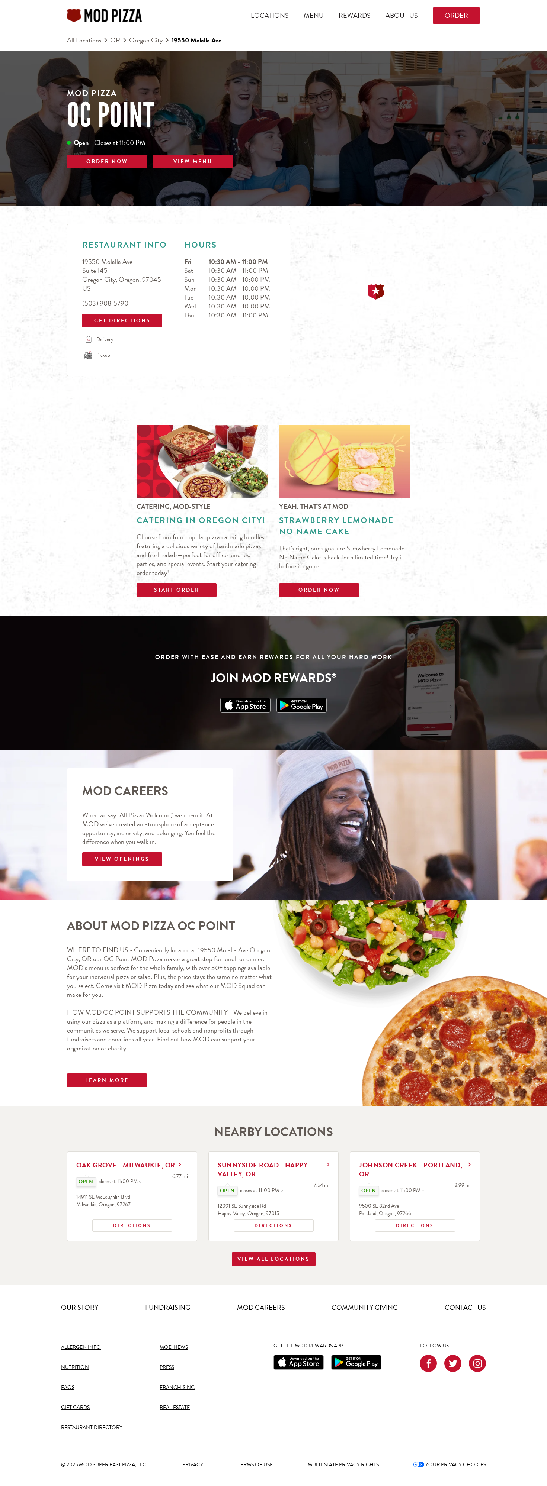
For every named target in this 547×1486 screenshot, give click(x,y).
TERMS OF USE (255, 1465)
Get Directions (117, 319)
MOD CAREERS (261, 1307)
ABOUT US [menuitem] (402, 15)
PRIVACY (192, 1465)
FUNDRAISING (167, 1307)
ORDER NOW (107, 161)
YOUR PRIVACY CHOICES (449, 1465)
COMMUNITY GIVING (365, 1307)
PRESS (167, 1367)
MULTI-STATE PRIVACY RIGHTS (343, 1465)
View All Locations (273, 1259)
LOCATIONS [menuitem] (270, 15)
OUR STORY (79, 1307)
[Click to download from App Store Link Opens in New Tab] (245, 705)
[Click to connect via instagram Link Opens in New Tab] (477, 1363)
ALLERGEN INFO (81, 1347)
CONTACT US (465, 1307)
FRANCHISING (177, 1387)
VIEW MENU (192, 161)
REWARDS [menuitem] (355, 15)
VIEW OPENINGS (122, 859)
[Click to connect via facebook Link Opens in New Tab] (428, 1363)
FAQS (67, 1387)
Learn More (107, 1080)
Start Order (176, 590)
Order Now (319, 590)
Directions (121, 1224)
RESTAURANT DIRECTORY (91, 1427)
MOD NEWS (174, 1347)
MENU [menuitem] (314, 15)
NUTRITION (75, 1367)
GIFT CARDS (75, 1407)
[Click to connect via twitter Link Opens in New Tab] (452, 1363)
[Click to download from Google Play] (356, 1362)
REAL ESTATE (175, 1407)
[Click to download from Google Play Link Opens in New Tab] (301, 705)
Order (456, 15)
